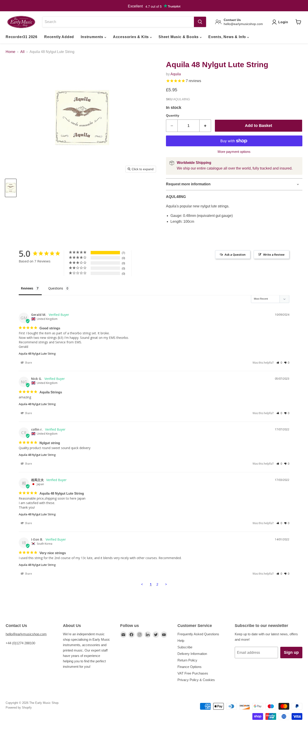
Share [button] (28, 363)
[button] (279, 363)
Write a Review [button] (274, 254)
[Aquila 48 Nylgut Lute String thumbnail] (10, 188)
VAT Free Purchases (192, 673)
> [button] (166, 584)
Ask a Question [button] (235, 254)
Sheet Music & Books (179, 37)
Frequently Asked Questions (198, 634)
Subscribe (184, 647)
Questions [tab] (55, 288)
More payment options (234, 152)
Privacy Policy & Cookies (196, 680)
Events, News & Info (227, 37)
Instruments (92, 37)
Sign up (291, 652)
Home (10, 52)
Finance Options (189, 667)
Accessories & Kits (131, 37)
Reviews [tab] (27, 288)
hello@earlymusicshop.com (26, 634)
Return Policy (187, 660)
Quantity (172, 115)
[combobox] (118, 22)
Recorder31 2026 (21, 37)
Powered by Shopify (19, 707)
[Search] (200, 22)
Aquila (175, 74)
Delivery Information (192, 654)
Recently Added (59, 37)
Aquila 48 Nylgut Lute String (37, 353)
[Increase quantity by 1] (205, 125)
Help (180, 641)
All (22, 52)
